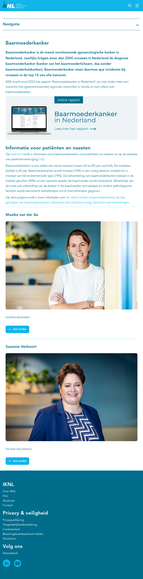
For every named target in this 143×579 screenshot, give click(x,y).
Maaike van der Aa (22, 215)
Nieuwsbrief (10, 553)
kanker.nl (16, 154)
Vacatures (9, 500)
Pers (5, 496)
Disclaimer (9, 538)
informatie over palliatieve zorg (70, 202)
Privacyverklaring (13, 520)
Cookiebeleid (11, 529)
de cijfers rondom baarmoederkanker (90, 197)
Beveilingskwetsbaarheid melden (23, 534)
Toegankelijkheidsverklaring (20, 524)
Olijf (41, 159)
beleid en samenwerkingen (111, 202)
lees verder (19, 329)
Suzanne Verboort (21, 347)
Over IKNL (9, 491)
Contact (8, 505)
